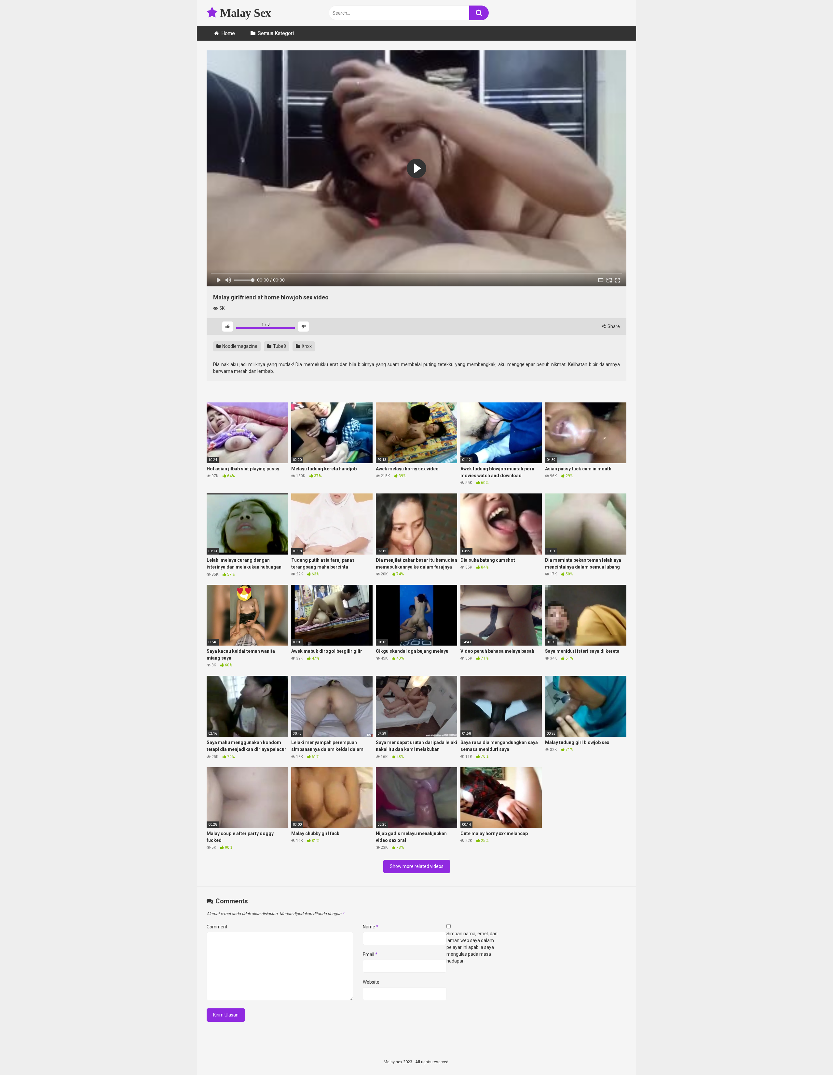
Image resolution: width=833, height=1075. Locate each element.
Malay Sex (244, 13)
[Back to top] (811, 1055)
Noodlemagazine (239, 346)
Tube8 (279, 346)
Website (371, 982)
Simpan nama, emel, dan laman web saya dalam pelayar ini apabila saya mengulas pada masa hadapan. (472, 947)
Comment (217, 926)
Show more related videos (417, 866)
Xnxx (306, 346)
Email (370, 954)
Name (370, 926)
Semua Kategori (276, 33)
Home (228, 33)
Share (613, 326)
